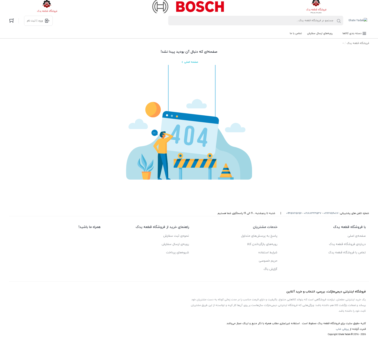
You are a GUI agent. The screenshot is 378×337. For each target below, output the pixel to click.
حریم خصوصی (268, 261)
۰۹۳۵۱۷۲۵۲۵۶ (294, 213)
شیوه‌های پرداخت (177, 252)
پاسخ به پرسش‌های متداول (259, 236)
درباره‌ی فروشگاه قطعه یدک (347, 244)
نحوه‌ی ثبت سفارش (176, 236)
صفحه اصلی (191, 62)
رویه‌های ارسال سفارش (320, 33)
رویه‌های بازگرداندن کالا (262, 244)
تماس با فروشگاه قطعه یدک (347, 252)
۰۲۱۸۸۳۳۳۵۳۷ (312, 213)
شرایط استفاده (267, 252)
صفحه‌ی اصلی (357, 236)
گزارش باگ (270, 269)
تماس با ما (296, 33)
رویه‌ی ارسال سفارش (175, 244)
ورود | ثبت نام (35, 21)
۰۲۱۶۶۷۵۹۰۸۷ (331, 213)
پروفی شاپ (342, 329)
